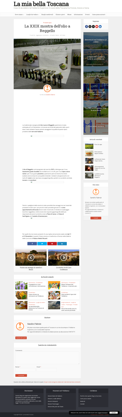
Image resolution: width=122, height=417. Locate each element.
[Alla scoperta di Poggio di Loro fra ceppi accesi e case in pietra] (90, 168)
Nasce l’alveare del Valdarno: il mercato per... (69, 285)
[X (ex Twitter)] (89, 26)
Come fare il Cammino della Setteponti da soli (96, 75)
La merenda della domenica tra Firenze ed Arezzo (36, 308)
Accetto (114, 412)
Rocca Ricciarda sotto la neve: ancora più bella (68, 309)
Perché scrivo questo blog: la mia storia (95, 109)
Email (39, 367)
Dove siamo (19, 14)
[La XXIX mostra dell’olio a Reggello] (90, 175)
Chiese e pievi (60, 14)
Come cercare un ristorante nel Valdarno (36, 295)
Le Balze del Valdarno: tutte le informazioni (96, 58)
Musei (69, 14)
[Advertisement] (47, 110)
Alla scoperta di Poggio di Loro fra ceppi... (100, 168)
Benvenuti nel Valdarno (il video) (96, 41)
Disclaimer (101, 414)
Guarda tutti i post (21, 338)
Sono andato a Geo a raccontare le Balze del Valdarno (96, 92)
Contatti (96, 218)
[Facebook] (86, 26)
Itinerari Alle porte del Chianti (55, 406)
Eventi (87, 14)
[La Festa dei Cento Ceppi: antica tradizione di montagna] (90, 161)
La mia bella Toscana (41, 3)
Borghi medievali (47, 14)
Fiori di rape (98, 144)
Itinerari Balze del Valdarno (55, 396)
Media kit (82, 401)
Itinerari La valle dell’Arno (54, 398)
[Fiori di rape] (90, 146)
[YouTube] (96, 26)
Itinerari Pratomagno (53, 404)
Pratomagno (69, 304)
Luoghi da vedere (32, 14)
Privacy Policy (94, 414)
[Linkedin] (100, 26)
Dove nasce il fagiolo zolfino (99, 152)
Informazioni (78, 14)
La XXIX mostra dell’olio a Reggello (99, 175)
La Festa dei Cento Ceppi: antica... (100, 160)
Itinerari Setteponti (53, 401)
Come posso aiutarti (98, 14)
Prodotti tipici (47, 23)
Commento (18, 350)
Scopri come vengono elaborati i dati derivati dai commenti (62, 382)
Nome (17, 367)
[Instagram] (93, 26)
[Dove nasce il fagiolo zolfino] (90, 153)
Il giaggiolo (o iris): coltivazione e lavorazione (37, 285)
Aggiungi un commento (42, 35)
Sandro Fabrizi (55, 35)
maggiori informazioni (103, 412)
